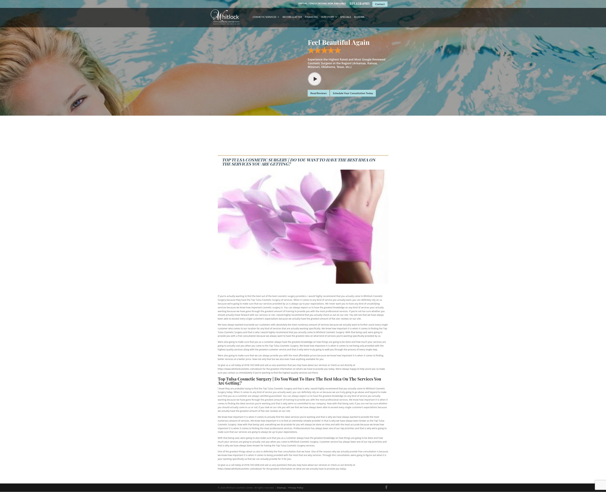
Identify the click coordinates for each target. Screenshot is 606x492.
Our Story (327, 17)
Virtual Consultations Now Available (322, 3)
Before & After (292, 17)
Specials (345, 17)
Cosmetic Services (264, 17)
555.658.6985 (360, 3)
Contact (380, 4)
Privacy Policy (295, 487)
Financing (311, 17)
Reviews (359, 17)
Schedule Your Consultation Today (353, 93)
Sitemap (281, 487)
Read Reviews (318, 93)
